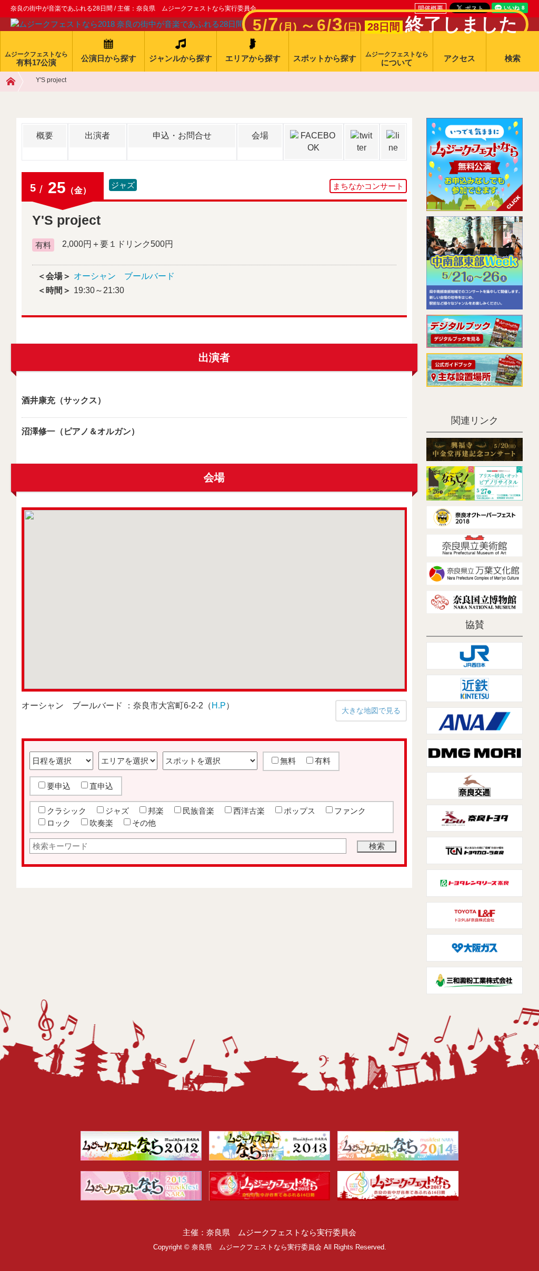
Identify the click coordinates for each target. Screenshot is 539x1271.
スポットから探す (324, 58)
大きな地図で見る (371, 710)
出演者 (97, 135)
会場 (260, 135)
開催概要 (430, 8)
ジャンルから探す (180, 58)
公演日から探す (108, 58)
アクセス (459, 58)
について (396, 59)
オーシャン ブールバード (124, 276)
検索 (513, 58)
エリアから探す (253, 58)
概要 (44, 135)
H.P (219, 705)
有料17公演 (36, 59)
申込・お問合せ (182, 135)
